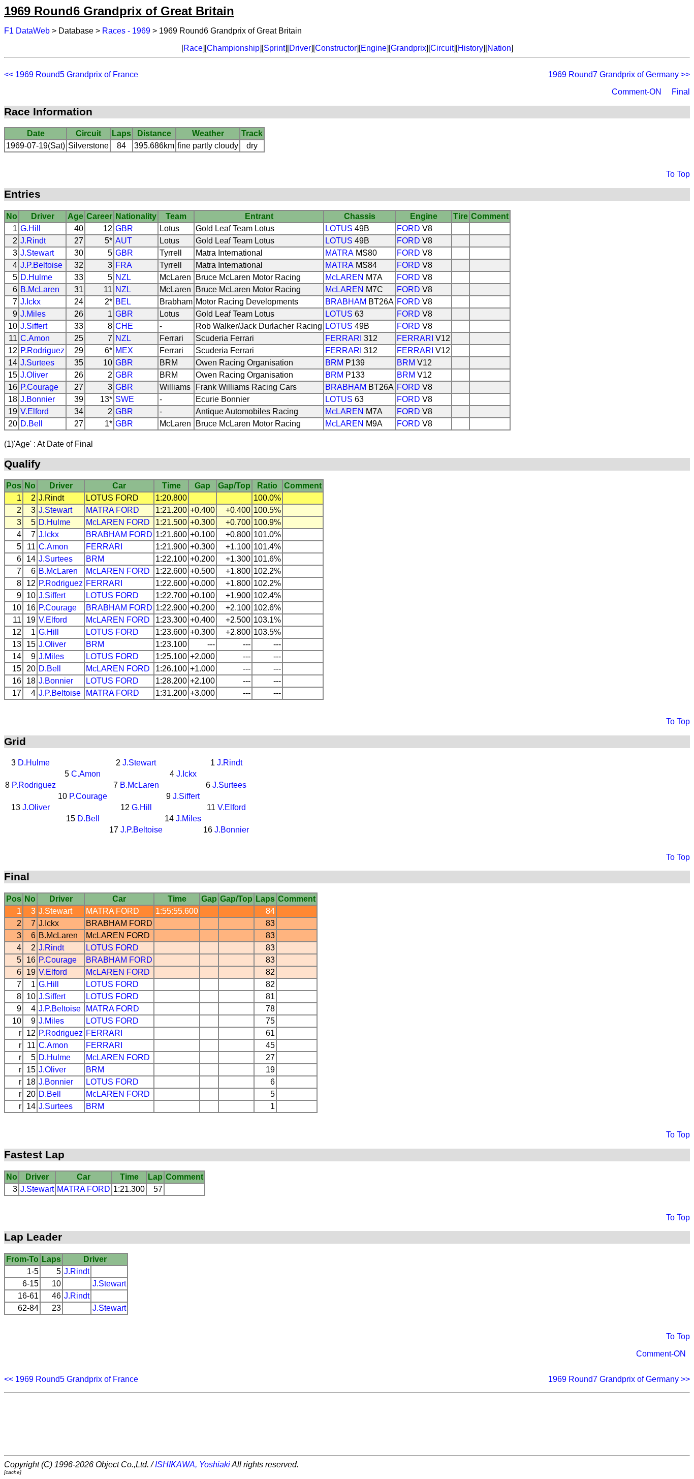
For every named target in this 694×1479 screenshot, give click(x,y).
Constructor (336, 48)
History (470, 48)
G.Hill (30, 228)
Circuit (442, 48)
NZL (123, 277)
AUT (123, 240)
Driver (300, 48)
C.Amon (35, 338)
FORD (408, 228)
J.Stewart (37, 253)
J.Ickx (30, 301)
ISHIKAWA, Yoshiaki (192, 1464)
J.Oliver (34, 375)
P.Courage (39, 387)
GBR (124, 228)
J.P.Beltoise (41, 265)
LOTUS (339, 228)
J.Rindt (33, 240)
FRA (123, 265)
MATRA (339, 253)
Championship (233, 48)
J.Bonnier (37, 399)
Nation (499, 48)
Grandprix (408, 48)
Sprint (274, 48)
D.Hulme (36, 277)
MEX (124, 350)
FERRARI (343, 338)
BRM (334, 362)
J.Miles (33, 314)
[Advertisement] (347, 1424)
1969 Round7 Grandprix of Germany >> (619, 74)
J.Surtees (37, 362)
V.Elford (34, 411)
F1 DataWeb (27, 30)
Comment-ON (636, 91)
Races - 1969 (126, 30)
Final (681, 91)
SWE (124, 399)
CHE (124, 326)
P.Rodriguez (42, 350)
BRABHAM (345, 301)
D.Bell (31, 423)
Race (193, 48)
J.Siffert (33, 326)
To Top (678, 174)
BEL (123, 301)
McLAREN (344, 277)
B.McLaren (39, 289)
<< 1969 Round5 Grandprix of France (71, 74)
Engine (374, 48)
